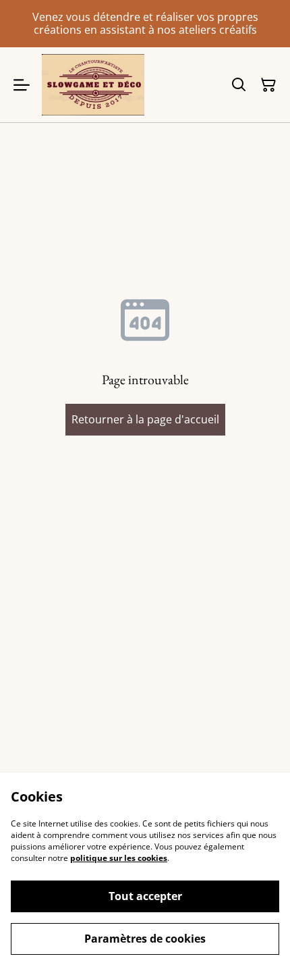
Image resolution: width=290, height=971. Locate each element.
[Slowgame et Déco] (93, 84)
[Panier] (268, 85)
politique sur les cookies (118, 858)
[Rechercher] (239, 85)
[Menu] (21, 84)
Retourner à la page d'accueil (145, 419)
